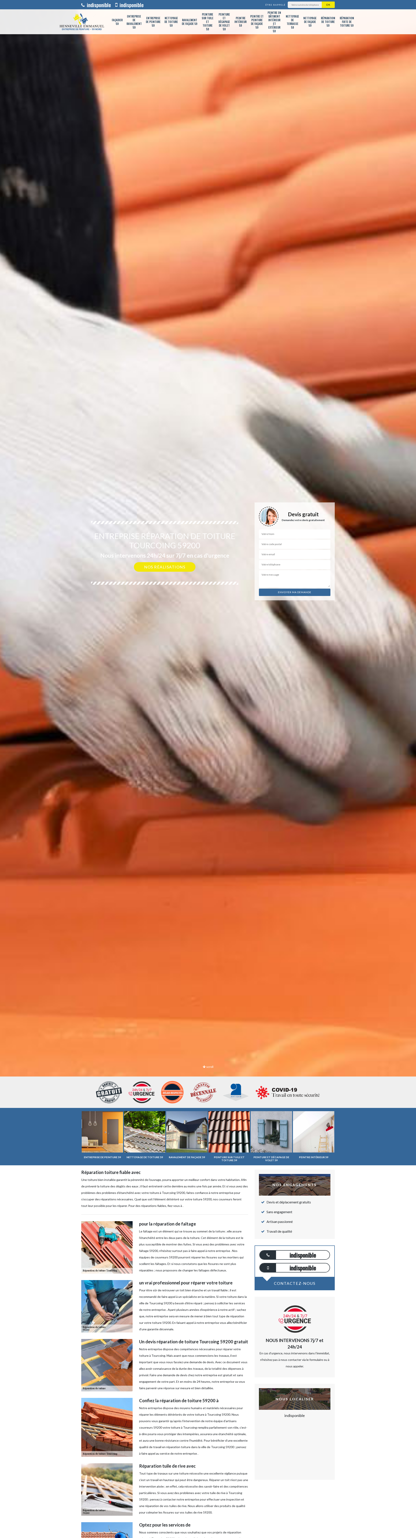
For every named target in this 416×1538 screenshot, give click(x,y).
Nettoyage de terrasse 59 (292, 21)
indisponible (98, 5)
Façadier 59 (117, 22)
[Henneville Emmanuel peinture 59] (82, 21)
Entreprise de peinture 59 (153, 22)
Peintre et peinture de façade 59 (256, 21)
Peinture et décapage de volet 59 (224, 21)
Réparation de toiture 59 (328, 22)
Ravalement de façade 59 (189, 22)
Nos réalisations (164, 567)
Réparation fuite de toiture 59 (347, 22)
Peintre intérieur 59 (240, 22)
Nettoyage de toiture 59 (171, 22)
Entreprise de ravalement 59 (134, 21)
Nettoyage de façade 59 (310, 22)
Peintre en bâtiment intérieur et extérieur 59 (274, 22)
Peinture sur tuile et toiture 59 (207, 21)
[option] (208, 615)
